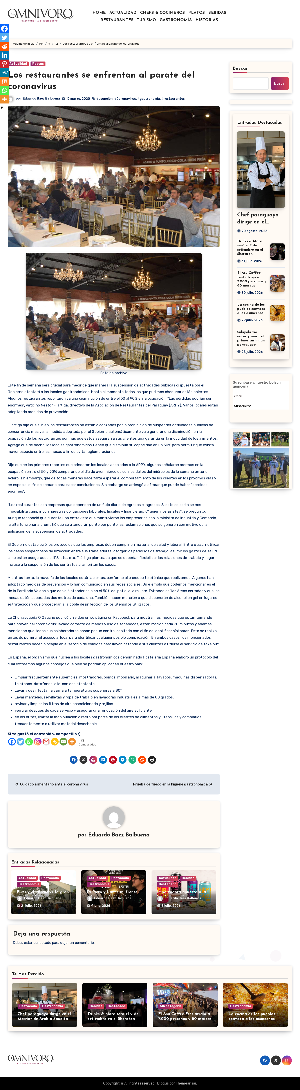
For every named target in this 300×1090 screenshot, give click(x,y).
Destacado (50, 878)
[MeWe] (4, 72)
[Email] (63, 741)
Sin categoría (171, 1006)
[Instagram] (38, 741)
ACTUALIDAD (123, 13)
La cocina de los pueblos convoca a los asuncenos (251, 309)
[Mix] (4, 81)
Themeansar (186, 1083)
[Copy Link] (55, 741)
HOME (99, 13)
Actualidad (18, 64)
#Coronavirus (125, 99)
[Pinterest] (4, 64)
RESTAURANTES (116, 20)
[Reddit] (4, 46)
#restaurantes (173, 99)
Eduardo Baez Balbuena (41, 98)
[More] (72, 741)
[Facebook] (12, 741)
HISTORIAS (206, 20)
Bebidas (188, 878)
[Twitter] (20, 741)
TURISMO (146, 20)
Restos (38, 64)
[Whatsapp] (29, 741)
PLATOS (196, 13)
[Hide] (2, 107)
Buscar (240, 68)
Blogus (163, 1083)
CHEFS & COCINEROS (162, 13)
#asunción (104, 99)
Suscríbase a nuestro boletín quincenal (257, 384)
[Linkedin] (4, 55)
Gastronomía (28, 884)
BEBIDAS (217, 13)
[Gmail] (46, 741)
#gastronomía (148, 99)
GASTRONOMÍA (176, 20)
